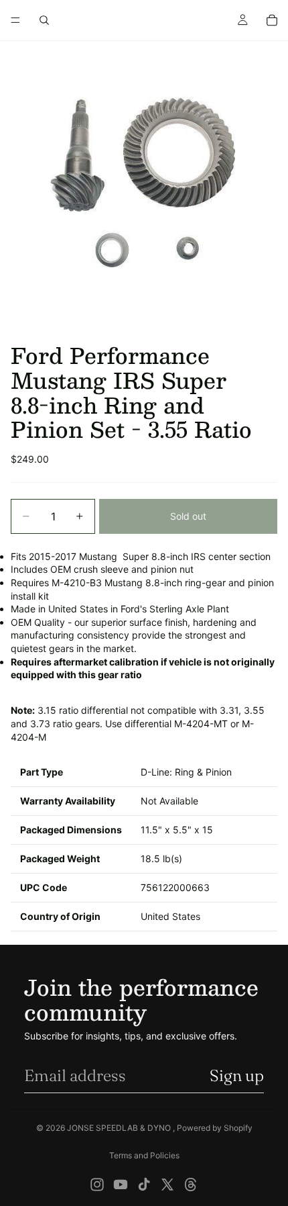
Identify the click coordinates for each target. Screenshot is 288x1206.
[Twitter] (167, 1184)
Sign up (237, 1075)
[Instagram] (97, 1184)
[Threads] (191, 1184)
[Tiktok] (144, 1184)
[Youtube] (121, 1184)
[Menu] (15, 20)
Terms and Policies (144, 1155)
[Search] (44, 20)
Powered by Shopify (215, 1128)
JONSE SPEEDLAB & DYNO (120, 1128)
